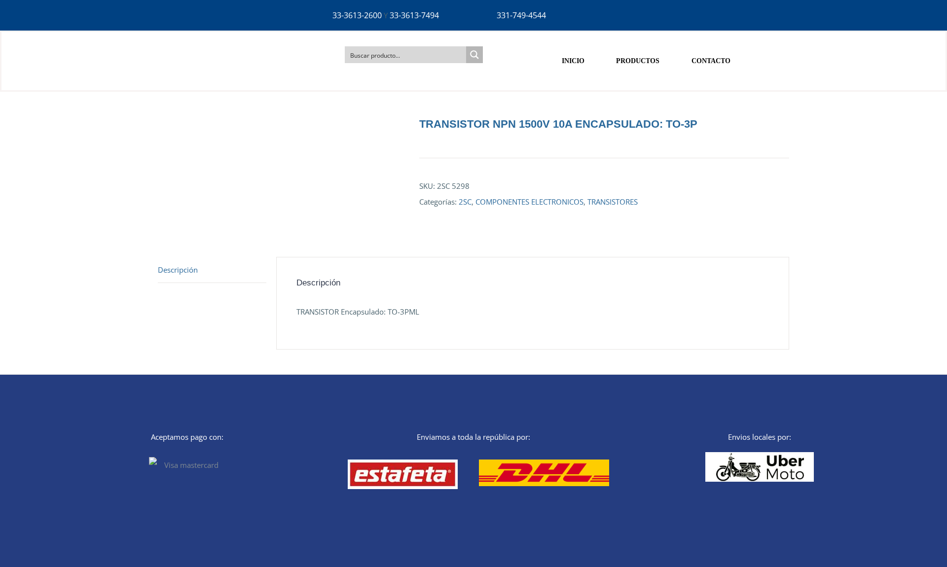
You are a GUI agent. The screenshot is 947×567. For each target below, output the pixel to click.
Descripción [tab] (178, 270)
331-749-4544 (521, 15)
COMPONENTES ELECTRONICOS (529, 202)
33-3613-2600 (357, 15)
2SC (465, 202)
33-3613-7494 (414, 15)
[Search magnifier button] (474, 54)
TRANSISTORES (612, 202)
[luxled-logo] (211, 40)
